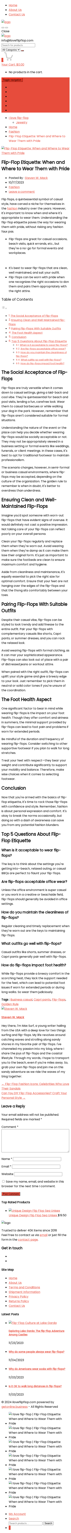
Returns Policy (19, 1301)
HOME (13, 87)
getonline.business (14, 1407)
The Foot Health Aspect (27, 333)
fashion (12, 208)
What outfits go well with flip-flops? (41, 359)
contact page (28, 1239)
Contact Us (17, 14)
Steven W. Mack (36, 178)
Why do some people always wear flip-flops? (36, 1352)
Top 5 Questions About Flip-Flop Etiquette (39, 341)
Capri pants (42, 999)
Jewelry (21, 122)
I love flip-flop (19, 118)
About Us (15, 10)
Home (13, 5)
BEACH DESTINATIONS (24, 110)
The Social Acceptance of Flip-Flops (34, 316)
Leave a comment (22, 192)
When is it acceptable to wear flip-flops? (44, 345)
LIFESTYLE (15, 96)
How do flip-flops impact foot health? (42, 363)
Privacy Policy (18, 1296)
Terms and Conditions (24, 1287)
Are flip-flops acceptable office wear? (43, 348)
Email (6, 1166)
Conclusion (19, 337)
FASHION (15, 92)
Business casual (21, 999)
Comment (9, 1127)
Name (6, 1159)
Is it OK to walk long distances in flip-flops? (35, 1386)
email (44, 1235)
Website (7, 1174)
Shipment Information (24, 1292)
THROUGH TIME (20, 101)
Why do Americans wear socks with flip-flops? (37, 1369)
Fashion (14, 132)
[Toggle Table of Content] (4, 308)
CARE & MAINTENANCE (25, 106)
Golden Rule (10, 1004)
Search (48, 1523)
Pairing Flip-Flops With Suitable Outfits (36, 328)
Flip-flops (59, 999)
